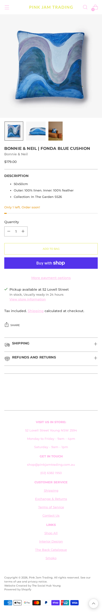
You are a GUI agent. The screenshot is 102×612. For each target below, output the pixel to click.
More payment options (51, 278)
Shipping (36, 311)
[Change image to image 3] (55, 131)
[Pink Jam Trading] (51, 7)
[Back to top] (93, 603)
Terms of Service (51, 507)
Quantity (11, 222)
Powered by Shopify (17, 589)
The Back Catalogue (51, 550)
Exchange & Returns (51, 499)
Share (15, 325)
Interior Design (51, 541)
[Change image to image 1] (14, 131)
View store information (27, 299)
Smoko (51, 558)
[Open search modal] (85, 7)
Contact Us (51, 515)
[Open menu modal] (7, 7)
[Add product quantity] (23, 231)
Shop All (51, 533)
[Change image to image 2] (36, 131)
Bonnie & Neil (16, 154)
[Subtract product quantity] (9, 231)
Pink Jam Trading (41, 577)
